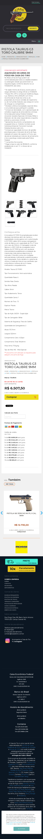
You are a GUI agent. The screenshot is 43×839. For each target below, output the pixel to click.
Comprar (11, 397)
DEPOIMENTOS (9, 587)
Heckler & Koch (15, 770)
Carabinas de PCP (14, 747)
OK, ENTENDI (21, 828)
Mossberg (22, 795)
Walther (30, 768)
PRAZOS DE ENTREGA (11, 608)
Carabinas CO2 (13, 764)
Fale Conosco (35, 2)
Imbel (24, 791)
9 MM (38, 56)
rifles (11, 785)
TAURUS (13, 378)
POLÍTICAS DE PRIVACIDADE (13, 603)
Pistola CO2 (31, 762)
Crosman (25, 770)
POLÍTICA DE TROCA (10, 599)
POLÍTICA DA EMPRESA (11, 597)
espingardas (24, 785)
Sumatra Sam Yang (21, 776)
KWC (30, 770)
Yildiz (15, 791)
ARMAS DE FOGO (21, 56)
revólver (32, 783)
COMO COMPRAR (10, 606)
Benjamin (24, 774)
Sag (20, 768)
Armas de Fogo (27, 745)
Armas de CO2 (15, 749)
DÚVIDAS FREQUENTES (11, 595)
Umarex (11, 774)
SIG (17, 772)
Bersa (20, 791)
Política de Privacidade (15, 822)
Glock (11, 791)
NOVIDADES (8, 585)
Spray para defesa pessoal (23, 803)
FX (19, 772)
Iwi (33, 791)
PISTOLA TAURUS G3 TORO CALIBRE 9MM (15, 58)
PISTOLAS (32, 56)
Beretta (27, 789)
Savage (32, 793)
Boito (27, 793)
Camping (29, 809)
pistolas (25, 783)
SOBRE (6, 581)
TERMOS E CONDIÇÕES (11, 601)
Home (3, 56)
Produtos (10, 56)
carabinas (16, 785)
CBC (15, 789)
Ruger (29, 791)
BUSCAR (32, 28)
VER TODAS (9, 484)
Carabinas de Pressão (28, 747)
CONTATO (7, 583)
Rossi (24, 768)
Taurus (11, 789)
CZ (19, 789)
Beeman (12, 772)
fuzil (32, 785)
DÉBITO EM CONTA (10, 610)
